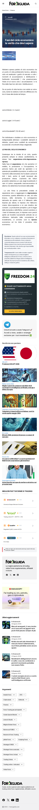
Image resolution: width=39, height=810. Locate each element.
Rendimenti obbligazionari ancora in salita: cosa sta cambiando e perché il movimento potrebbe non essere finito (24, 662)
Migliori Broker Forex (11, 724)
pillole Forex (8, 739)
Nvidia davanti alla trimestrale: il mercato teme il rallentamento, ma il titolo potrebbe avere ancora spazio (24, 645)
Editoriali (23, 700)
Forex (7, 10)
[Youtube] (14, 575)
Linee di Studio (9, 720)
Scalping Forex (24, 739)
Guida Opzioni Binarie (11, 715)
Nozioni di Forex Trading (12, 734)
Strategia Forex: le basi (12, 754)
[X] (10, 575)
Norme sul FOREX (10, 729)
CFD (22, 695)
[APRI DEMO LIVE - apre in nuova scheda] (32, 501)
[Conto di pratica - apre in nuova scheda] (32, 526)
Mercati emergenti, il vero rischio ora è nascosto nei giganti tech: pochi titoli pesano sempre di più (23, 628)
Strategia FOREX (9, 744)
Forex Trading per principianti (14, 710)
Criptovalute (8, 700)
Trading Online (9, 759)
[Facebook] (7, 575)
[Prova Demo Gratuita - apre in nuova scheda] (32, 513)
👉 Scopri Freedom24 (14, 311)
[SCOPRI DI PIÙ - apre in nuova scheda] (32, 538)
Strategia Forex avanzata (12, 749)
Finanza (12, 10)
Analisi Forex (9, 695)
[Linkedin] (18, 575)
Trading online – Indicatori (12, 764)
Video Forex (8, 769)
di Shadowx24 (15, 621)
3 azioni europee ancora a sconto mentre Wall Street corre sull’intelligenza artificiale (23, 678)
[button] (3, 4)
